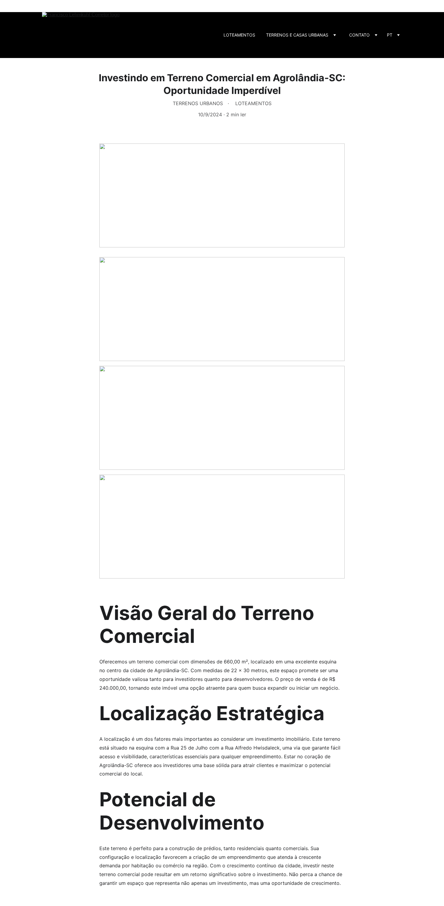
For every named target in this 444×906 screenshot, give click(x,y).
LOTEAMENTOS (239, 34)
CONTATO (359, 34)
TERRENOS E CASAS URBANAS (297, 34)
